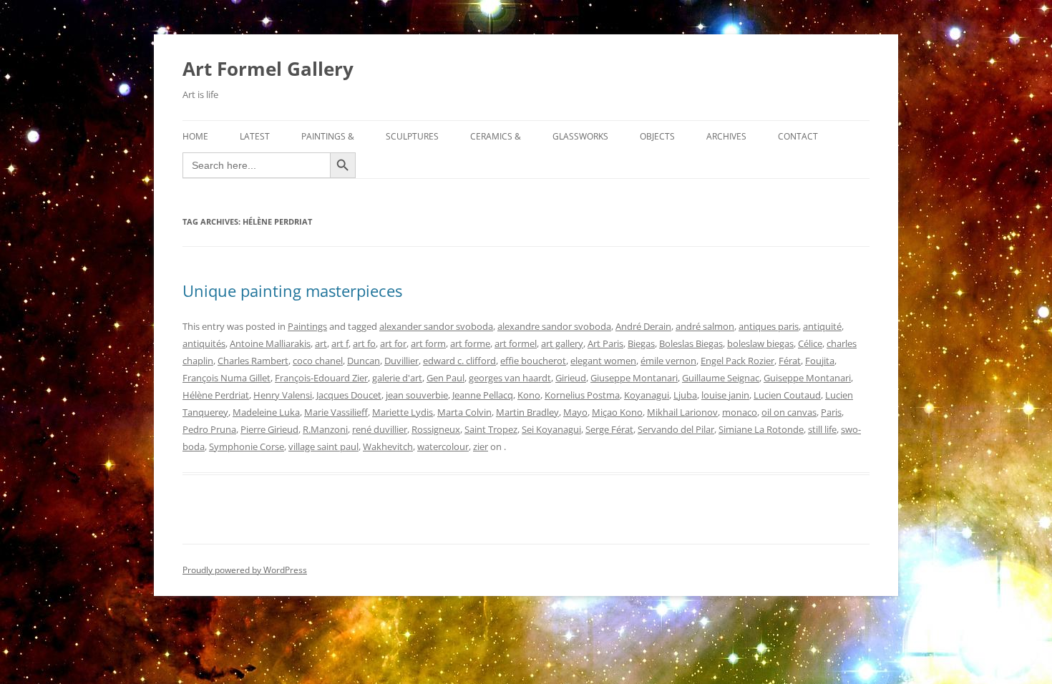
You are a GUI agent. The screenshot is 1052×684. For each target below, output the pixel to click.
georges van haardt (510, 377)
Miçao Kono (617, 412)
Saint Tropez (490, 429)
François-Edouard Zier (321, 377)
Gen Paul (445, 377)
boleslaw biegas (760, 343)
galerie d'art (397, 377)
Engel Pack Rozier (737, 360)
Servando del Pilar (676, 429)
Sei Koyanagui (551, 429)
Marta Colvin (464, 412)
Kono (528, 395)
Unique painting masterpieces (292, 290)
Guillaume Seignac (720, 377)
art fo (364, 343)
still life (822, 429)
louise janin (725, 395)
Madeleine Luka (266, 412)
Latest (255, 136)
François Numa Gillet (226, 377)
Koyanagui (646, 395)
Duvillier (401, 360)
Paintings (307, 326)
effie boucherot (533, 360)
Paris (831, 412)
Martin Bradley (527, 412)
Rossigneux (435, 429)
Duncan (363, 360)
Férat (790, 360)
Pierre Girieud (269, 429)
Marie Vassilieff (336, 412)
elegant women (603, 360)
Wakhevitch (388, 446)
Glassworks (580, 136)
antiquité (822, 326)
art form (428, 343)
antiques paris (769, 326)
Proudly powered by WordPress (244, 570)
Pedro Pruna (209, 429)
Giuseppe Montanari (634, 377)
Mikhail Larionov (682, 412)
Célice (810, 343)
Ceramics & (495, 136)
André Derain (643, 326)
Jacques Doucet (348, 395)
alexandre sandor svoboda (554, 326)
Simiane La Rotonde (761, 429)
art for (393, 343)
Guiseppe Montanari (807, 377)
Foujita (819, 360)
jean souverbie (417, 395)
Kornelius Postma (582, 395)
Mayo (575, 412)
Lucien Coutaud (787, 395)
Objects (657, 136)
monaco (739, 412)
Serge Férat (609, 429)
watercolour (443, 446)
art (321, 343)
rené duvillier (379, 429)
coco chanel (318, 360)
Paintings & (327, 136)
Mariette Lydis (402, 412)
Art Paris (605, 343)
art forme (470, 343)
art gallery (562, 343)
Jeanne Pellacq (482, 395)
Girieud (570, 377)
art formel (516, 343)
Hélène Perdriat (215, 395)
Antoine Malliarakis (270, 343)
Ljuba (685, 395)
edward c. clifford (459, 360)
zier (480, 446)
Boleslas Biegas (691, 343)
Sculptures (412, 136)
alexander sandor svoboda (436, 326)
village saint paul (323, 446)
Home (195, 136)
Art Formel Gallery (268, 69)
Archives (726, 136)
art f (340, 343)
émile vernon (668, 360)
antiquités (203, 343)
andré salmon (705, 326)
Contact (798, 136)
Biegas (641, 343)
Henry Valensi (282, 395)
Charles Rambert (253, 360)
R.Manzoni (325, 429)
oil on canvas (789, 412)
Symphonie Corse (246, 446)
